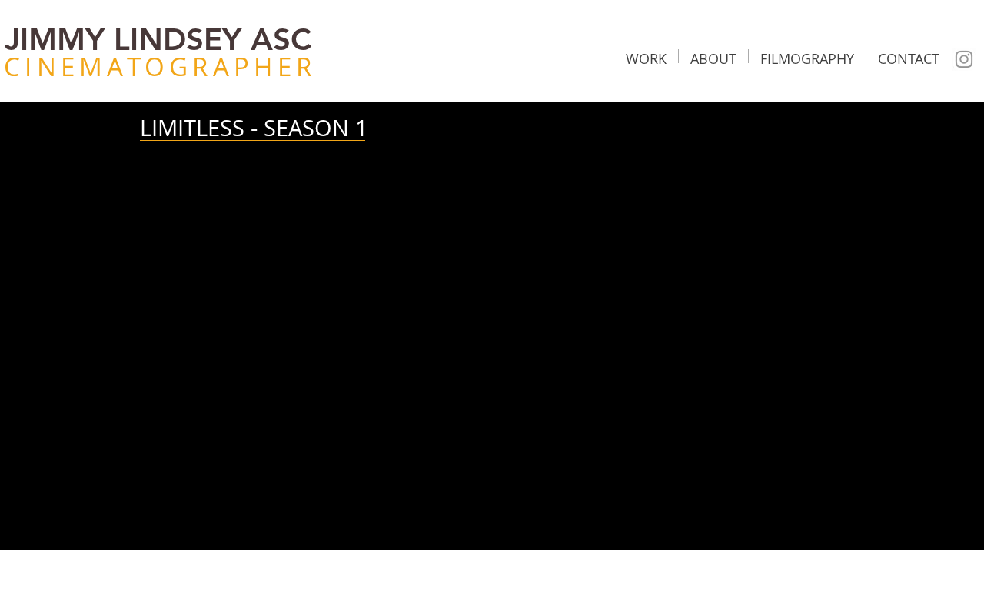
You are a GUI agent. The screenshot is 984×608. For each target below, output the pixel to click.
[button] (646, 56)
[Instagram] (964, 59)
